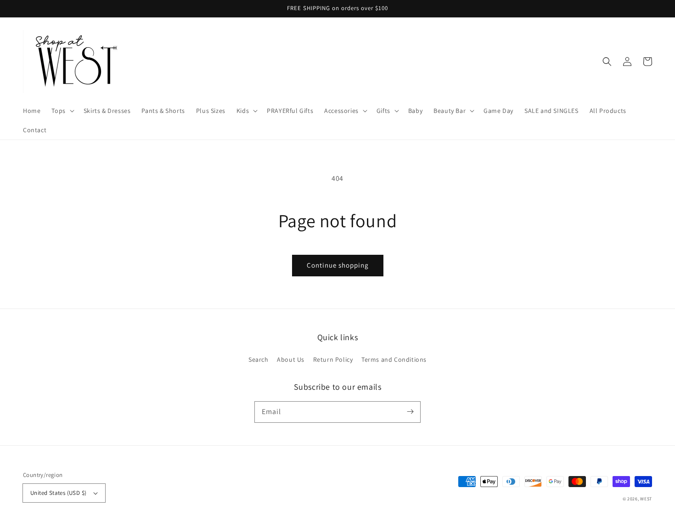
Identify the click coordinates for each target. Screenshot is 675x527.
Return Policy (333, 359)
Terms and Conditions (394, 359)
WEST (646, 499)
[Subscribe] (410, 412)
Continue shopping (338, 265)
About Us (290, 359)
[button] (62, 110)
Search (258, 359)
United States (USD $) (58, 493)
